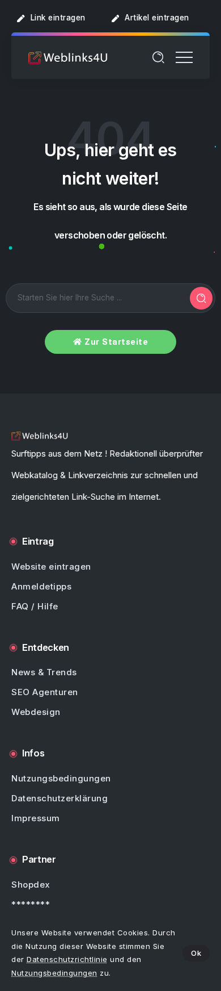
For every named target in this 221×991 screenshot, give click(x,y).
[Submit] (201, 298)
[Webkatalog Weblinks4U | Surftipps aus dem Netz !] (68, 57)
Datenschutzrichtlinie (67, 959)
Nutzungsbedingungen (54, 972)
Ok (196, 952)
